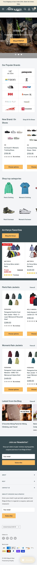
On (5, 145)
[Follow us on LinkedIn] (15, 538)
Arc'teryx (7, 261)
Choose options (13, 167)
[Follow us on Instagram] (7, 538)
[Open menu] (3, 9)
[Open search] (25, 9)
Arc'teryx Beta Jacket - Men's (12, 265)
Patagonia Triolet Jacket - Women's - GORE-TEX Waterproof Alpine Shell (13, 372)
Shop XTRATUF (18, 41)
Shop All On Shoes (29, 119)
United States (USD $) (9, 527)
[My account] (29, 9)
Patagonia (7, 309)
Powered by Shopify (8, 560)
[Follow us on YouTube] (11, 538)
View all (32, 287)
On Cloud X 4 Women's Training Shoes (11, 149)
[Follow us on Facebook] (3, 538)
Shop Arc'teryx (10, 236)
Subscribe (18, 462)
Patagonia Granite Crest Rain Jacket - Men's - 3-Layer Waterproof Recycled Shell (13, 315)
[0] (33, 9)
